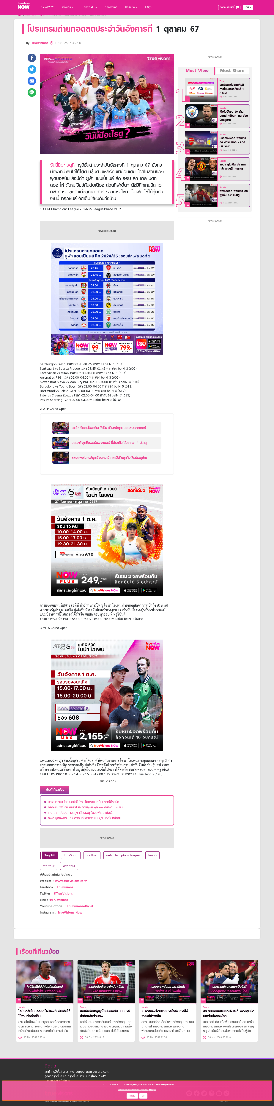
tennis (152, 855)
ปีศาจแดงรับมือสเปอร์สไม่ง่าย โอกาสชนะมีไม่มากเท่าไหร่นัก (83, 802)
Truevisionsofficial (80, 906)
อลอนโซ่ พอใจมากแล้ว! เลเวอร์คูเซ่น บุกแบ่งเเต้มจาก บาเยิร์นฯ (86, 807)
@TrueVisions (63, 893)
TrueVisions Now (70, 912)
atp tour (48, 865)
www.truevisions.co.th (71, 880)
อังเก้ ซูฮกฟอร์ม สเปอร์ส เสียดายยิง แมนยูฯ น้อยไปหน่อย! (84, 818)
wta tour (69, 865)
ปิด (143, 1095)
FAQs (148, 7)
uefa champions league (123, 855)
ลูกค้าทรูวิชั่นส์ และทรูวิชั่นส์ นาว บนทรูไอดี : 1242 (75, 1076)
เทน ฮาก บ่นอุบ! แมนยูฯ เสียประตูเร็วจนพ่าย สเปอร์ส (81, 812)
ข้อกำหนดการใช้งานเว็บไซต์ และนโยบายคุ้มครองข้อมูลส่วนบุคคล (137, 1089)
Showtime (111, 7)
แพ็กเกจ (66, 7)
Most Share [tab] (232, 71)
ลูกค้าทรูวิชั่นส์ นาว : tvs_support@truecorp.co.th (77, 1071)
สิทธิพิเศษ (89, 7)
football (92, 855)
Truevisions (65, 887)
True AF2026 (46, 7)
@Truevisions (58, 899)
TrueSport (71, 855)
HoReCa (130, 7)
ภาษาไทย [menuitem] (244, 15)
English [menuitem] (246, 21)
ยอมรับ (132, 1095)
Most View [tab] (197, 71)
